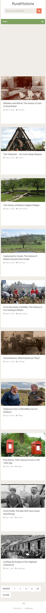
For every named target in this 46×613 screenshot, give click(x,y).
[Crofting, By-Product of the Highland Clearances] (23, 547)
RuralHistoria (23, 4)
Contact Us (17, 608)
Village (20, 415)
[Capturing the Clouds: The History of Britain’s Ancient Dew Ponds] (23, 241)
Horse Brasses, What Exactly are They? (21, 358)
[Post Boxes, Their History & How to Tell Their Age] (23, 445)
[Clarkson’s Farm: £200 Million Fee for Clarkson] (23, 394)
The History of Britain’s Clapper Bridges (21, 205)
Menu (5, 21)
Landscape (21, 568)
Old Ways (21, 110)
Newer (6, 588)
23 (38, 588)
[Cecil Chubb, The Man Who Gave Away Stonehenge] (23, 496)
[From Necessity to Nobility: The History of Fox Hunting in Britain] (23, 292)
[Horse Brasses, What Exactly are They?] (23, 343)
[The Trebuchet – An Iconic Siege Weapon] (23, 139)
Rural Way (21, 263)
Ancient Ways (22, 209)
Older (6, 595)
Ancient (20, 158)
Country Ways (22, 313)
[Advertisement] (23, 52)
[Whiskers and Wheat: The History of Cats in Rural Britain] (23, 88)
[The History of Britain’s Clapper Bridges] (23, 190)
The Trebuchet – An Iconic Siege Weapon (22, 154)
